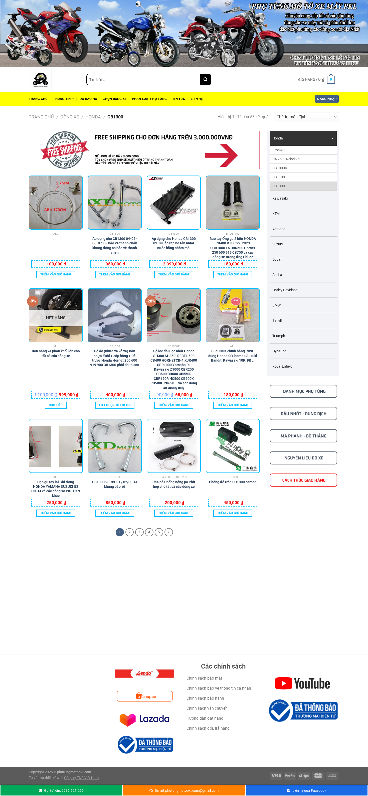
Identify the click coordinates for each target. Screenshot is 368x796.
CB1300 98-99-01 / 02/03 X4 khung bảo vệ (114, 484)
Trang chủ (38, 99)
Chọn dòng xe (114, 99)
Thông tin (62, 99)
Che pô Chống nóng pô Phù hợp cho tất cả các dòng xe (173, 484)
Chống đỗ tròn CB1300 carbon (233, 482)
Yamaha (278, 229)
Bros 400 (279, 150)
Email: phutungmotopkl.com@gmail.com (187, 790)
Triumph (278, 336)
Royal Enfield (282, 366)
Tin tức (178, 99)
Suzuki (277, 244)
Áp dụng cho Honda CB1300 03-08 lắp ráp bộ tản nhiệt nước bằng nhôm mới (174, 241)
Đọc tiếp (56, 405)
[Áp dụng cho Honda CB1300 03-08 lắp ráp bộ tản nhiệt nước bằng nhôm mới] (174, 203)
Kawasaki (280, 198)
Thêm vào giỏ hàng (55, 274)
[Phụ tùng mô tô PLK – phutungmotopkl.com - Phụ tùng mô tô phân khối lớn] (54, 79)
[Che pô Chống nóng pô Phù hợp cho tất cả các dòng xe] (174, 446)
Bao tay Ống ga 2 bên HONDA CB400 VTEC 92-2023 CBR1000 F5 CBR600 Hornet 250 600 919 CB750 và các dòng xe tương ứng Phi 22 (233, 241)
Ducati (277, 259)
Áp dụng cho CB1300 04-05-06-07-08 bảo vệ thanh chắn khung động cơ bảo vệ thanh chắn (114, 241)
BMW (276, 305)
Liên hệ (197, 99)
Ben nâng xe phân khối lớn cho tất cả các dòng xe (56, 353)
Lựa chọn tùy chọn (114, 405)
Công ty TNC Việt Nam (81, 778)
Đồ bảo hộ (88, 99)
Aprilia (277, 275)
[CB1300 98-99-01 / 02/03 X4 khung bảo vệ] (115, 446)
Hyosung (279, 351)
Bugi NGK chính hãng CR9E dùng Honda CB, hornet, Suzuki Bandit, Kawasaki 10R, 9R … (232, 354)
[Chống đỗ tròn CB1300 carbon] (233, 446)
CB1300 (278, 186)
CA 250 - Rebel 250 (286, 159)
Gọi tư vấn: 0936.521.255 (64, 790)
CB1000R (279, 168)
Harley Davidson (285, 290)
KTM (276, 214)
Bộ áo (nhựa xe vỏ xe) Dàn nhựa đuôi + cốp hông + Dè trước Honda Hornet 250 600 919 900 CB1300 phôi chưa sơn (114, 354)
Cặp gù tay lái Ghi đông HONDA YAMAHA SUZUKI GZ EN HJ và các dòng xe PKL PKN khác (55, 485)
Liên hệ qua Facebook (309, 790)
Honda (93, 116)
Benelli (277, 321)
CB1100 (278, 177)
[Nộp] (205, 79)
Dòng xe (69, 116)
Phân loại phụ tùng (149, 99)
